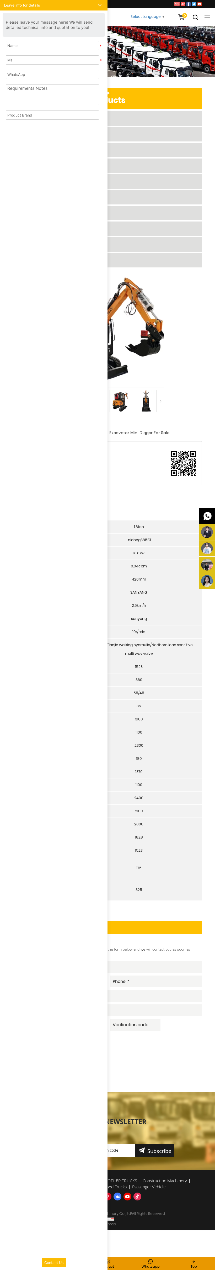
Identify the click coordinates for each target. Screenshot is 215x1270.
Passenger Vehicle (46, 260)
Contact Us (53, 1262)
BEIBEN (32, 165)
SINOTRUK (36, 134)
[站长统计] (107, 1218)
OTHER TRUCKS (41, 181)
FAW (30, 118)
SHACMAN (36, 150)
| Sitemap (107, 1224)
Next (160, 401)
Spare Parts (38, 228)
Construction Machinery (53, 197)
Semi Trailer (38, 213)
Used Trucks (38, 244)
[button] (54, 5)
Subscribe (159, 1151)
